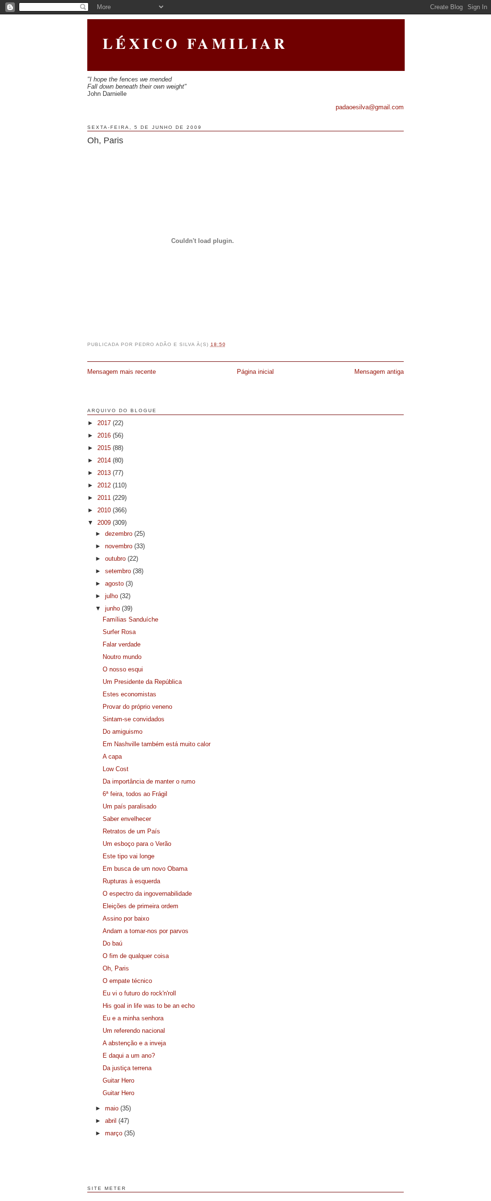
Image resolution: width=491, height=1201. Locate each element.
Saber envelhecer (127, 818)
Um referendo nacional (134, 1030)
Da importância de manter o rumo (149, 781)
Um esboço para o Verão (137, 843)
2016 (105, 435)
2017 (105, 423)
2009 (105, 522)
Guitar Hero (118, 1080)
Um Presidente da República (142, 681)
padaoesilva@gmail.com (370, 107)
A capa (112, 756)
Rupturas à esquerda (131, 881)
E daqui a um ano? (129, 1055)
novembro (119, 546)
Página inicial (255, 371)
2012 (105, 485)
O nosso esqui (123, 669)
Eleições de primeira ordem (140, 906)
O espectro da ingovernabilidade (147, 893)
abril (111, 1120)
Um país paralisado (129, 806)
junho (113, 608)
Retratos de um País (131, 831)
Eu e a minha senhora (133, 1018)
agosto (115, 583)
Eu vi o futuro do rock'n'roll (139, 993)
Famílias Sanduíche (130, 619)
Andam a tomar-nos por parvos (145, 931)
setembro (119, 571)
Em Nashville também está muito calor (156, 744)
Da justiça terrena (127, 1068)
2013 (105, 472)
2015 (105, 447)
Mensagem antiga (379, 371)
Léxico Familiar (195, 43)
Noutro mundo (122, 656)
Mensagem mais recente (121, 371)
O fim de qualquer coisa (136, 955)
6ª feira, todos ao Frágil (135, 793)
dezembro (119, 533)
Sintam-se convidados (133, 719)
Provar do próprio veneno (137, 706)
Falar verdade (121, 644)
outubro (116, 558)
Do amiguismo (122, 731)
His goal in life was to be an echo (149, 1005)
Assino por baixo (126, 918)
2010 (105, 510)
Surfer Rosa (119, 631)
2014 (105, 460)
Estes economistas (129, 694)
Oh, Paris (105, 140)
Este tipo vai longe (128, 856)
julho (112, 596)
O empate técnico (127, 980)
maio (112, 1108)
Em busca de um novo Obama (145, 868)
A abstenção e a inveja (134, 1043)
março (114, 1133)
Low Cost (116, 769)
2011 (105, 497)
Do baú (112, 943)
